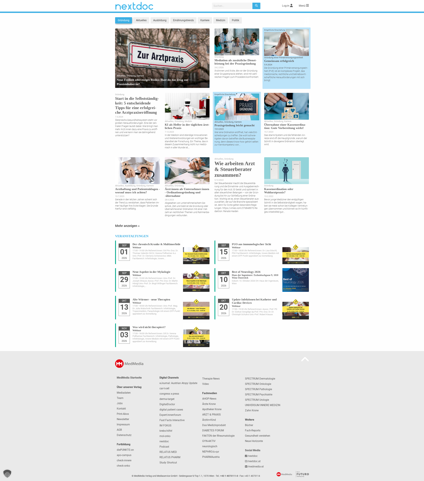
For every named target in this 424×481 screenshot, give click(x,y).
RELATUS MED (168, 452)
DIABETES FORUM (213, 430)
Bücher (249, 425)
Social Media (252, 450)
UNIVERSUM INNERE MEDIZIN (262, 405)
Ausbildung (159, 20)
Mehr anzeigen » (127, 226)
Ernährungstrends (183, 20)
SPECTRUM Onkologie (258, 383)
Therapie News (211, 378)
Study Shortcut (168, 462)
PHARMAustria (211, 456)
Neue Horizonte (254, 441)
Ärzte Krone (209, 404)
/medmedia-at (255, 466)
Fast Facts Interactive (172, 420)
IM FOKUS (165, 425)
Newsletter (123, 419)
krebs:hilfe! (165, 430)
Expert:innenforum (170, 414)
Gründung (123, 20)
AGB (119, 429)
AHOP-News (209, 398)
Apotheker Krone (211, 409)
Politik (235, 20)
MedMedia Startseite (129, 377)
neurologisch (209, 446)
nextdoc (164, 441)
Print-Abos (123, 413)
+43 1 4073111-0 (229, 476)
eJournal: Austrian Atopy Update (178, 383)
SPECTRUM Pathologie (258, 389)
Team (120, 398)
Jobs (120, 403)
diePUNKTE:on (125, 449)
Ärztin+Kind (209, 419)
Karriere (204, 20)
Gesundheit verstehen (257, 435)
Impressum (123, 424)
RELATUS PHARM (169, 457)
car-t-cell (164, 388)
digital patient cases (171, 409)
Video (205, 383)
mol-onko (164, 436)
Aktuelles (141, 20)
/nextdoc (252, 455)
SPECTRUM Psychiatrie (258, 394)
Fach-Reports (252, 430)
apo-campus (124, 455)
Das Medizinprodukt (214, 425)
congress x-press (169, 393)
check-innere (124, 460)
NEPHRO (210, 451)
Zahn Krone (252, 410)
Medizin (220, 20)
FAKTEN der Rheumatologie (218, 435)
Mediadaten (124, 392)
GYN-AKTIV (208, 441)
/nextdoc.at (254, 461)
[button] (7, 473)
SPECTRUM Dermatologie (260, 378)
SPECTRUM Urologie (257, 399)
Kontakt (121, 408)
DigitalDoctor (167, 404)
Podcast (164, 446)
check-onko (123, 465)
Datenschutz (124, 435)
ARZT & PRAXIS (211, 414)
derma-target (166, 399)
